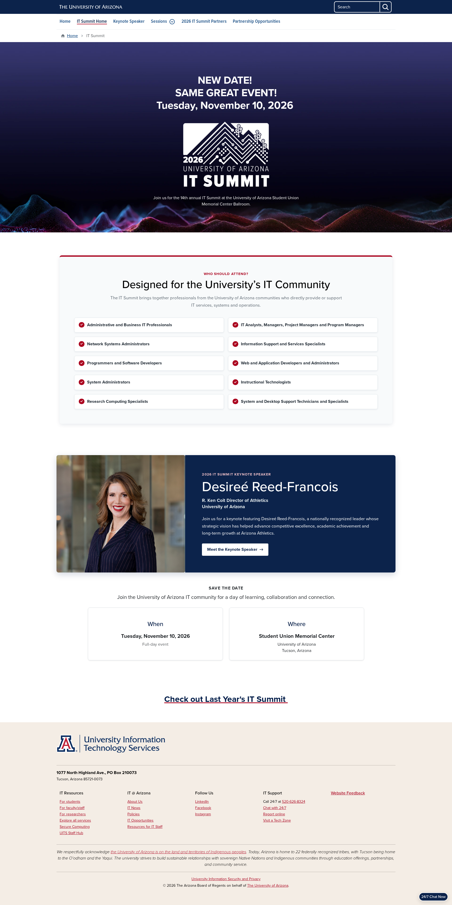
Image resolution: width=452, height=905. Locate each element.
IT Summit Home (92, 22)
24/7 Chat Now (433, 897)
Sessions (159, 22)
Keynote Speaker (129, 22)
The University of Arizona (267, 885)
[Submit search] (386, 7)
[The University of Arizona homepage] (91, 7)
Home (65, 22)
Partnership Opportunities (256, 22)
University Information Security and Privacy (226, 879)
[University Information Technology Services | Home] (110, 744)
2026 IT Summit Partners (204, 22)
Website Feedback (348, 793)
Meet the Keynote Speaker (232, 549)
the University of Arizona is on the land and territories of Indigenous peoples (178, 852)
